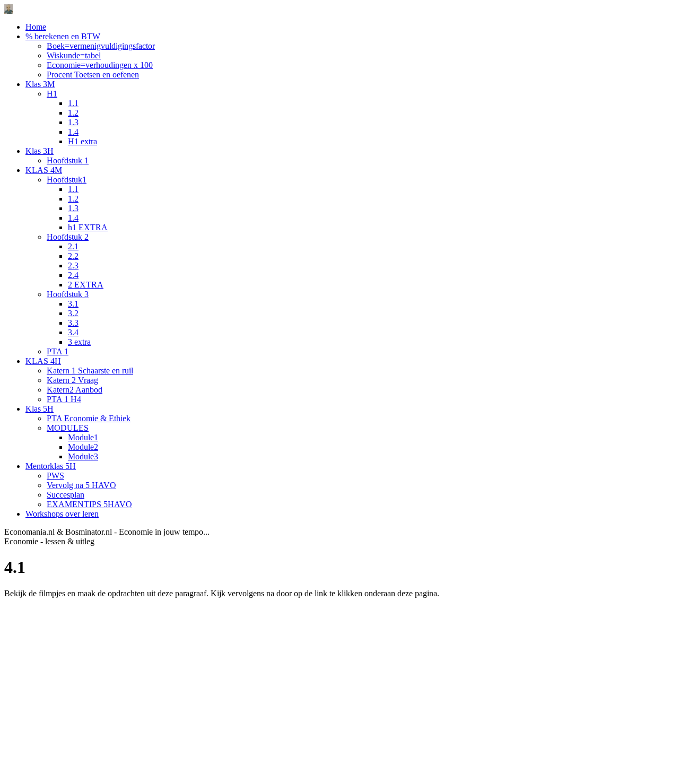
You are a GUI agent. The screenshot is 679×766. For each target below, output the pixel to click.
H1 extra (82, 141)
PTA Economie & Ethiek (88, 418)
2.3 (73, 265)
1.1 (73, 103)
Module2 (83, 446)
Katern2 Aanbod (74, 389)
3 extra (79, 341)
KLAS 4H (43, 360)
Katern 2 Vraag (72, 380)
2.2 (73, 255)
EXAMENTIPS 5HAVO (89, 504)
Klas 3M (40, 84)
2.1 (73, 246)
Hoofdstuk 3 (68, 294)
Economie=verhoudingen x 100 (100, 64)
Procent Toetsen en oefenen (93, 74)
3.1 (73, 303)
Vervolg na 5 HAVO (81, 485)
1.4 (73, 131)
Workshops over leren (62, 513)
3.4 (73, 332)
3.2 (73, 313)
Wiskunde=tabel (74, 55)
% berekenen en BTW (62, 36)
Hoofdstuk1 (66, 179)
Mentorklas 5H (50, 466)
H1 (52, 93)
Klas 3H (39, 150)
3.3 (73, 322)
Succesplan (65, 494)
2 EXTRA (85, 284)
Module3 (83, 456)
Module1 (83, 437)
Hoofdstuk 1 (68, 160)
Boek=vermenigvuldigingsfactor (101, 45)
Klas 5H (39, 408)
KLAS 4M (43, 170)
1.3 (73, 122)
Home (35, 26)
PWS (55, 475)
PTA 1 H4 (64, 399)
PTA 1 (57, 351)
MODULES (68, 427)
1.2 (73, 112)
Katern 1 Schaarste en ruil (90, 370)
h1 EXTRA (88, 227)
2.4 (73, 275)
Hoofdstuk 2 (68, 236)
